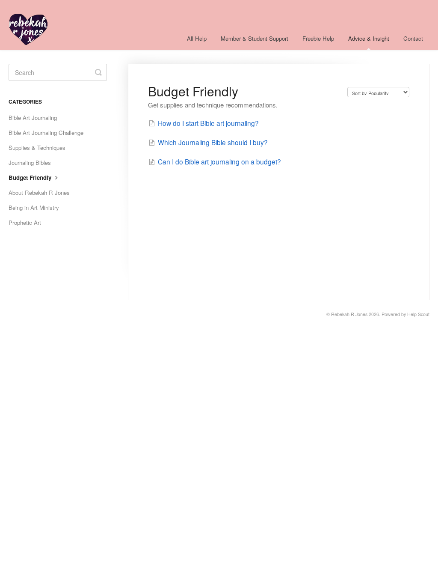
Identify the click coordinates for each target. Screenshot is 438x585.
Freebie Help (318, 38)
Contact (413, 38)
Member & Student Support (254, 38)
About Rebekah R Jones (39, 192)
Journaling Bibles (30, 162)
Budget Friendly (31, 177)
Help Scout (418, 314)
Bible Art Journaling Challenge (46, 132)
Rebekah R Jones (349, 314)
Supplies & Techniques (37, 147)
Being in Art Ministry (34, 207)
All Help (197, 38)
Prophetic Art (25, 222)
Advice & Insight (368, 38)
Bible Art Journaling (33, 117)
